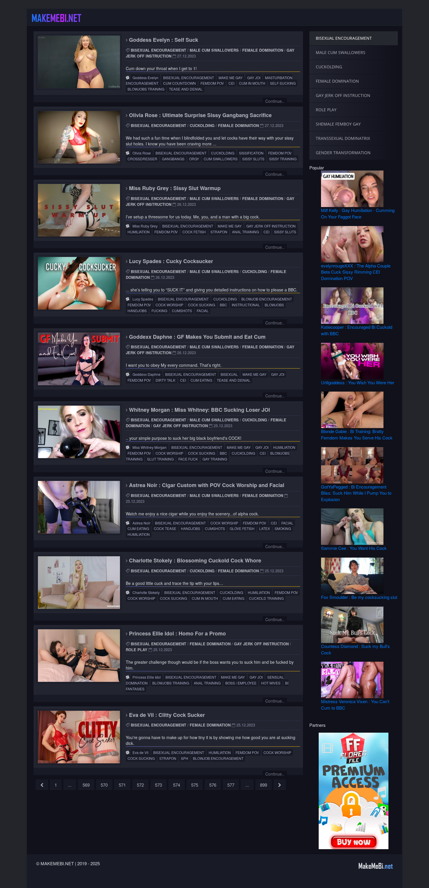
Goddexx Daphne (146, 374)
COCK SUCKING (201, 304)
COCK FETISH (194, 231)
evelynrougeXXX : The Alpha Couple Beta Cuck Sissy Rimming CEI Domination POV (355, 272)
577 (230, 785)
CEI (231, 83)
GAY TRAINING (215, 458)
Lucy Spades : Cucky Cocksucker (170, 261)
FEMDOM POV (212, 83)
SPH (184, 758)
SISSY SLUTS (253, 158)
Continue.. (274, 101)
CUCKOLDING (202, 125)
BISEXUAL (229, 374)
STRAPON (218, 231)
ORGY (194, 158)
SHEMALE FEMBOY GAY (338, 124)
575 (194, 785)
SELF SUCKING (283, 83)
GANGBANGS (173, 158)
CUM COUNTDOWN (179, 83)
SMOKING (283, 528)
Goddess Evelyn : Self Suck (163, 40)
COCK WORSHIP (169, 304)
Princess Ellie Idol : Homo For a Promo (177, 633)
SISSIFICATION (251, 152)
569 (86, 785)
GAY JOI (253, 77)
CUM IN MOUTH (252, 83)
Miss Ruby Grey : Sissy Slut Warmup (174, 188)
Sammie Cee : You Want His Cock (354, 548)
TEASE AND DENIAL (186, 88)
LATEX (264, 528)
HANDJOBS (137, 310)
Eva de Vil (140, 752)
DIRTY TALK (165, 380)
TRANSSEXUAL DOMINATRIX (343, 138)
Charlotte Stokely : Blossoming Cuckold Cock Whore (194, 560)
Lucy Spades (142, 298)
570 (104, 785)
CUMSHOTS (182, 310)
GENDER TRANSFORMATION (343, 152)
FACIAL (203, 310)
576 (212, 785)
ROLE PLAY (136, 649)
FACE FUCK (188, 458)
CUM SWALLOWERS (221, 158)
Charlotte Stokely (146, 592)
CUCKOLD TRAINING (266, 598)
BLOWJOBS (274, 304)
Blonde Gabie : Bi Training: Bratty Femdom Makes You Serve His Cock (357, 434)
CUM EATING (201, 380)
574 (176, 785)
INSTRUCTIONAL (246, 304)
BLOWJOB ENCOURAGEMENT (266, 298)
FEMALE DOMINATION (262, 50)
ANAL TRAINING (245, 231)
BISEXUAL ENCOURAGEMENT (158, 50)
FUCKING (159, 310)
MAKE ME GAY (231, 77)
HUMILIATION (139, 231)
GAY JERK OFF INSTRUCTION (271, 225)
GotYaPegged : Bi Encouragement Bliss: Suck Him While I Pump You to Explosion (356, 493)
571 (122, 785)
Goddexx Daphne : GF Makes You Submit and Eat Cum (197, 336)
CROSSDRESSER (142, 158)
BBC (223, 304)
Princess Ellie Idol (146, 677)
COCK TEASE (165, 528)
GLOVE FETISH (242, 528)
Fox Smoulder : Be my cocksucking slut (359, 597)
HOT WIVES (270, 682)
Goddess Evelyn (145, 77)
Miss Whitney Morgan (149, 447)
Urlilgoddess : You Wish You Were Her (357, 382)
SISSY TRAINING (283, 158)
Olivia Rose (141, 152)
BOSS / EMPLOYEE (241, 682)
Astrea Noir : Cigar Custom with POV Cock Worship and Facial (206, 485)
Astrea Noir (141, 522)
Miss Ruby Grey (145, 225)
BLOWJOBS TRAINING (146, 88)
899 (263, 785)
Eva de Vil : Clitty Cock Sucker (166, 715)
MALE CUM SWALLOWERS (214, 50)
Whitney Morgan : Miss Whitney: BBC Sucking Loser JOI (199, 409)
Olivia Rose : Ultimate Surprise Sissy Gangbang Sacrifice (200, 115)
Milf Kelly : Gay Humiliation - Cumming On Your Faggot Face (358, 213)
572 (140, 785)
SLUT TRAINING (160, 458)
